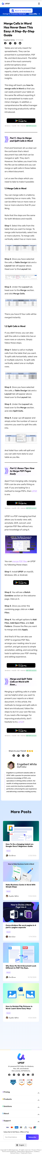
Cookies (36, 1151)
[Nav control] (39, 3)
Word (8, 851)
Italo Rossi (12, 937)
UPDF (7, 3)
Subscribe (32, 1137)
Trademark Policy (26, 1153)
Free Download (21, 120)
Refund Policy (14, 1153)
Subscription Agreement (25, 1151)
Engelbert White (9, 40)
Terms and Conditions (9, 1151)
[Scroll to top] (37, 1156)
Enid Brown (12, 855)
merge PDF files (19, 561)
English (21, 1145)
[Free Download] (21, 120)
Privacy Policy (36, 1150)
